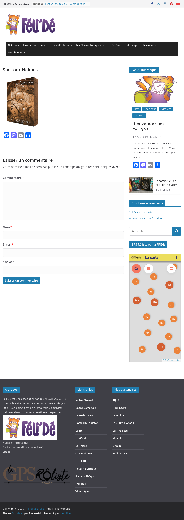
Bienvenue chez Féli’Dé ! (148, 126)
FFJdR (115, 400)
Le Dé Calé (114, 45)
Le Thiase (81, 445)
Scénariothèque (85, 476)
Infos (136, 109)
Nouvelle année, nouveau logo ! (64, 3)
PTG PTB (80, 461)
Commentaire (13, 178)
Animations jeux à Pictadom (146, 218)
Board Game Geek (86, 408)
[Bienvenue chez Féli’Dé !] (155, 89)
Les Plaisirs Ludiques (88, 45)
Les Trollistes (120, 430)
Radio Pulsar (120, 453)
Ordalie (116, 445)
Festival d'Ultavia (59, 45)
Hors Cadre (119, 408)
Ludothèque (132, 45)
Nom (7, 227)
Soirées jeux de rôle (141, 212)
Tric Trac (80, 483)
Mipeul (116, 438)
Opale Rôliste (83, 453)
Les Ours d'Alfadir (123, 423)
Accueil (15, 45)
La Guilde (118, 415)
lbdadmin (157, 137)
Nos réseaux (14, 52)
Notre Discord (84, 400)
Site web (8, 262)
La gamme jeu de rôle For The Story (166, 182)
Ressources (149, 45)
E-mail (8, 245)
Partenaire (165, 109)
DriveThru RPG (84, 415)
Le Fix (78, 430)
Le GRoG (80, 438)
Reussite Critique (85, 468)
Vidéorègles (82, 491)
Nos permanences (34, 45)
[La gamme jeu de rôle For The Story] (141, 185)
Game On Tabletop (86, 423)
